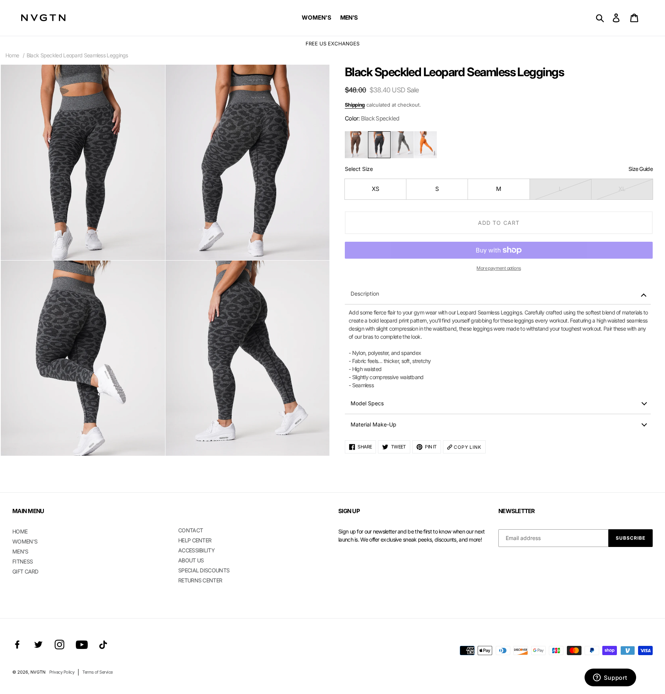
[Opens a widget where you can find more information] (610, 678)
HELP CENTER (194, 540)
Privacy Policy (61, 672)
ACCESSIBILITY (196, 550)
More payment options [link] (498, 268)
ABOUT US (191, 560)
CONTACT (190, 530)
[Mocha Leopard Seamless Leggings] (356, 144)
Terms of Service (97, 672)
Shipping (355, 105)
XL (621, 188)
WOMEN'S (24, 541)
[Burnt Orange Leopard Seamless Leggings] (425, 144)
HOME (19, 531)
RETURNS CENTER (200, 580)
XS (375, 188)
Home (12, 55)
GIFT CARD (25, 571)
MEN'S (20, 551)
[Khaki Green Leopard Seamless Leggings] (402, 144)
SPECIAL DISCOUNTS (203, 570)
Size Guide (640, 169)
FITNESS (22, 561)
